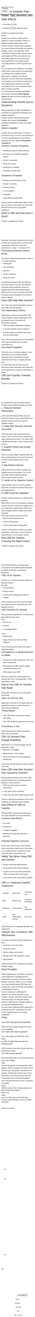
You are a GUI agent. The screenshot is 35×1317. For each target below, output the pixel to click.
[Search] (16, 2)
